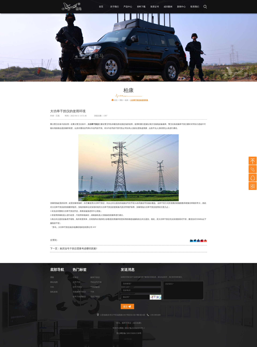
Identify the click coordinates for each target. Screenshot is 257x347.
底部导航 (57, 270)
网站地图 (54, 282)
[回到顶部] (253, 161)
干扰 (92, 292)
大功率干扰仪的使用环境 (139, 100)
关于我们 (114, 6)
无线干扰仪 (95, 297)
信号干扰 (76, 282)
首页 (101, 6)
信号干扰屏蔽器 (79, 297)
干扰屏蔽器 (95, 287)
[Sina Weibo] (201, 241)
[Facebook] (198, 241)
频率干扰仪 (95, 277)
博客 (121, 100)
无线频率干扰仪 (79, 292)
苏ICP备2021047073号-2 (135, 328)
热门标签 (80, 270)
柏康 (126, 100)
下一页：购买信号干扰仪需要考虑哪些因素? (73, 248)
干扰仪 (75, 277)
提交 (125, 306)
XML (52, 287)
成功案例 (168, 6)
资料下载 (141, 6)
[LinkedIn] (191, 241)
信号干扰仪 (77, 287)
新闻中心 (181, 6)
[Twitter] (194, 241)
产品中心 (128, 6)
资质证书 (154, 6)
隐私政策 (54, 292)
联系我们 (194, 6)
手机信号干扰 (96, 282)
